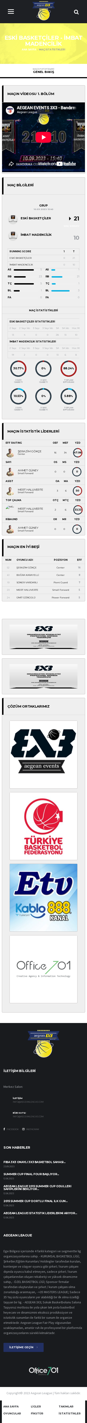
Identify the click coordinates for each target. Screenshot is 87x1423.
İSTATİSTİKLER (70, 1413)
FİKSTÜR (37, 1413)
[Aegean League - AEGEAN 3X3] (43, 636)
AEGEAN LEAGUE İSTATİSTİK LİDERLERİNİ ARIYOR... (40, 1213)
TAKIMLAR (66, 1406)
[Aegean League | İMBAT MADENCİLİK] (13, 236)
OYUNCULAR (12, 1413)
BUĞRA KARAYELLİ (27, 575)
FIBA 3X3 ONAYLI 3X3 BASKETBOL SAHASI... (34, 1162)
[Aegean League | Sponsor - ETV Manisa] (43, 897)
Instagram (32, 1129)
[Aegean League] (43, 11)
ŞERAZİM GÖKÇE (26, 567)
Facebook (12, 1129)
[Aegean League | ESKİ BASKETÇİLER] (13, 219)
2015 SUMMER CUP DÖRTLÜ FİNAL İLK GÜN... (35, 1201)
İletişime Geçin (21, 1347)
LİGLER (36, 1406)
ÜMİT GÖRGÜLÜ (25, 597)
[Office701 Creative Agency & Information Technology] (43, 1371)
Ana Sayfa (29, 49)
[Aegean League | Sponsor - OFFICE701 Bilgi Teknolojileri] (43, 969)
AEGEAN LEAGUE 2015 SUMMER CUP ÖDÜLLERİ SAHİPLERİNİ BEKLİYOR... (37, 1187)
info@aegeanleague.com (28, 1102)
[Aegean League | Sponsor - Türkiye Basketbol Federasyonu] (43, 826)
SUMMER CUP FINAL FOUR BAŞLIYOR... (31, 1174)
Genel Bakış (43, 71)
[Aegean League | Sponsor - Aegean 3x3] (43, 754)
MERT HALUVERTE (27, 589)
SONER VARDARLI (27, 582)
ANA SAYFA (11, 1406)
